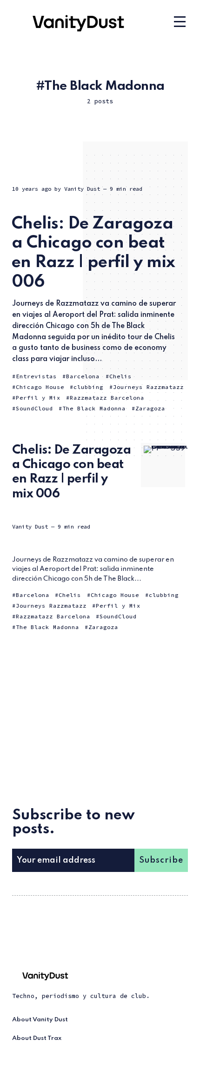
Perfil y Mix (38, 397)
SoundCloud (34, 408)
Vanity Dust (82, 188)
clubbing (88, 386)
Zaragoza (150, 408)
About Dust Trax (36, 1038)
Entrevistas (36, 376)
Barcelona (83, 376)
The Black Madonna (94, 408)
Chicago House (40, 386)
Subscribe (161, 860)
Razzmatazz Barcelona (107, 397)
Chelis (120, 376)
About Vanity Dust (40, 1020)
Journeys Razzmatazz (148, 386)
